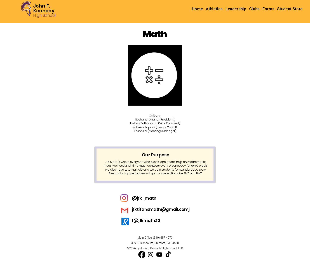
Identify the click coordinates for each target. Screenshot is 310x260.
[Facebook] (141, 254)
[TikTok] (168, 254)
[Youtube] (159, 254)
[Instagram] (150, 254)
